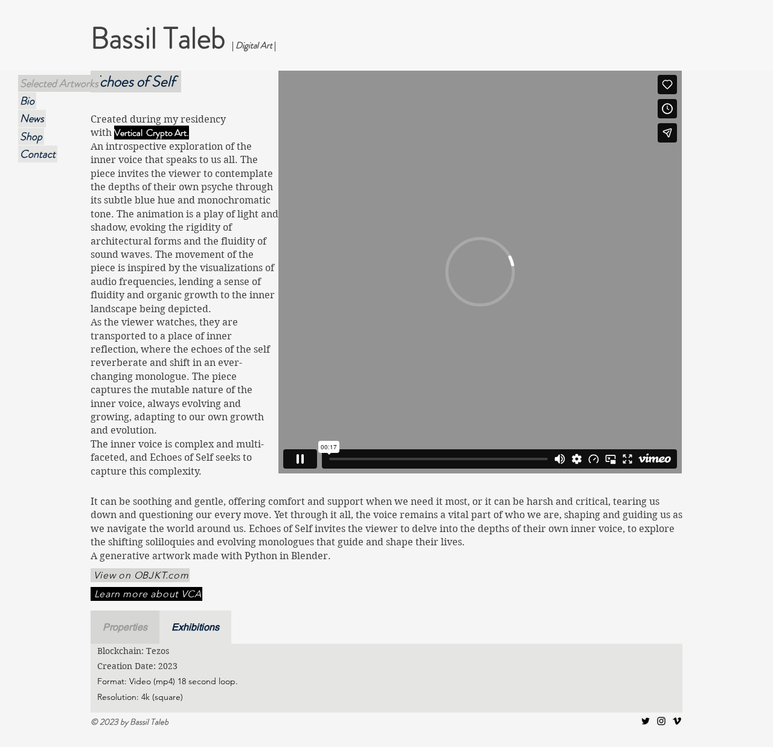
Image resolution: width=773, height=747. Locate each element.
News (32, 118)
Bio (27, 101)
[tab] (125, 627)
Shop (31, 136)
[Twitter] (645, 721)
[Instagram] (661, 721)
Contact (38, 154)
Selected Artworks (59, 83)
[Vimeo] (677, 721)
